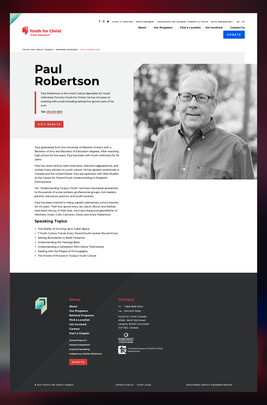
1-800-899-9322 (133, 306)
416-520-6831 (54, 111)
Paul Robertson (90, 50)
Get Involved (213, 27)
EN (238, 22)
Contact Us (237, 27)
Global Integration (79, 344)
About (142, 27)
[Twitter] (108, 21)
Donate (234, 34)
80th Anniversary (222, 22)
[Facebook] (99, 21)
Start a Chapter (122, 22)
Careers (74, 328)
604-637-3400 (132, 310)
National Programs (81, 315)
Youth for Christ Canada (37, 50)
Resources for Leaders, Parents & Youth (183, 22)
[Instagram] (103, 21)
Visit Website (49, 124)
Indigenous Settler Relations (85, 353)
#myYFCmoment (145, 22)
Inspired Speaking (67, 50)
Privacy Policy (125, 385)
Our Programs (163, 27)
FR (243, 22)
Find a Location (190, 27)
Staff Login (144, 385)
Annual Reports (78, 340)
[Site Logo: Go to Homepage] (41, 31)
